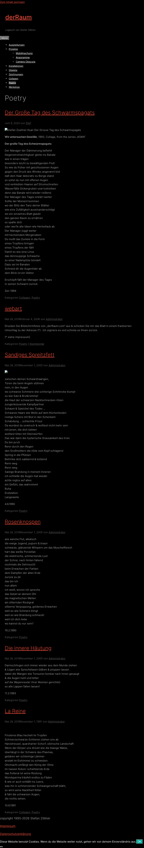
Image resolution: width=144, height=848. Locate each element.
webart (13, 308)
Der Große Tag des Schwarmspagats (50, 112)
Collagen (13, 78)
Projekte (13, 49)
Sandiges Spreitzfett (29, 355)
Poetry (12, 82)
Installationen (16, 66)
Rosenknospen (23, 521)
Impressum (7, 826)
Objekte (13, 70)
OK (139, 841)
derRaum (18, 17)
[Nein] (1, 846)
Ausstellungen (17, 44)
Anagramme (23, 57)
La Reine (15, 711)
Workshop (14, 87)
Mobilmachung (24, 53)
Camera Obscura (25, 61)
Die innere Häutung (28, 648)
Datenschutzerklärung (15, 834)
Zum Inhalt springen (12, 2)
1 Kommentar (36, 344)
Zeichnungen (16, 74)
